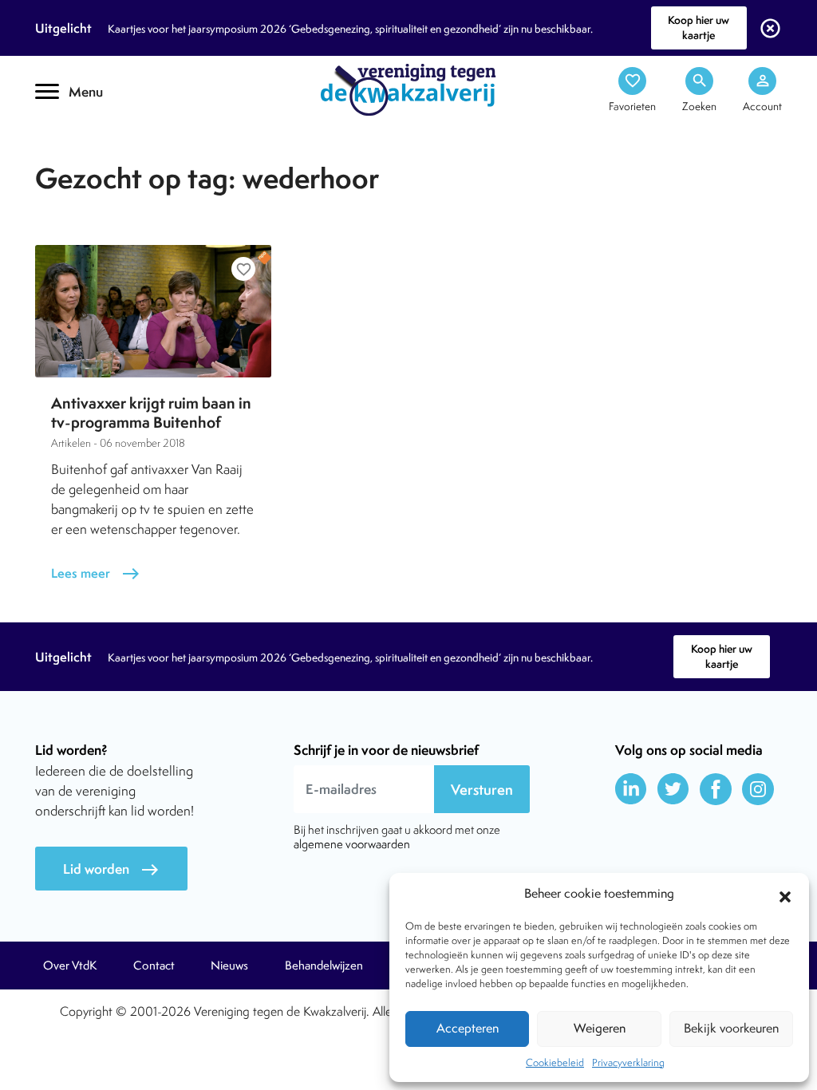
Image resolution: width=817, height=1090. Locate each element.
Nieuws (229, 965)
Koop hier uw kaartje (698, 27)
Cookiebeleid (555, 1062)
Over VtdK (70, 965)
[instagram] (758, 789)
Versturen (482, 790)
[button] (785, 894)
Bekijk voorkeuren (731, 1028)
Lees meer (95, 573)
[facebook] (716, 789)
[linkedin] (631, 789)
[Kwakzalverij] (408, 88)
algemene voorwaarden (352, 843)
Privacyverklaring (628, 1062)
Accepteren (467, 1028)
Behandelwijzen (324, 965)
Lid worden (111, 869)
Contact (154, 965)
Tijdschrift (89, 141)
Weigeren (600, 1028)
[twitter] (673, 789)
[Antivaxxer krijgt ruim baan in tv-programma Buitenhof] (153, 311)
